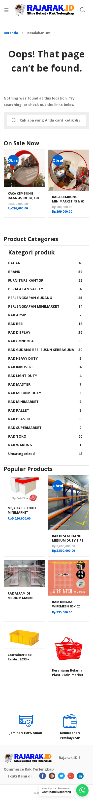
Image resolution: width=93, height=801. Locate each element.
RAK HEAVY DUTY (44, 358)
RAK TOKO (45, 436)
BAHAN (45, 263)
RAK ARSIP (44, 315)
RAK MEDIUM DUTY (44, 393)
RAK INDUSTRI (44, 367)
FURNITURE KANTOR (45, 280)
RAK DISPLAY (45, 332)
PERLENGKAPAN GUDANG (45, 297)
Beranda (11, 32)
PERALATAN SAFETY (44, 289)
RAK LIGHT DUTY (44, 375)
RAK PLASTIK (44, 419)
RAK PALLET (44, 410)
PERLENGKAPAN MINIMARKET (45, 306)
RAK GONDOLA (44, 341)
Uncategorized (45, 453)
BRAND (45, 271)
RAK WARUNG (44, 445)
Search (83, 9)
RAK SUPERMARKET (44, 427)
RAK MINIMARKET (44, 401)
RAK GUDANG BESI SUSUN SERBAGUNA (45, 349)
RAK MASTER (44, 384)
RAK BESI (45, 323)
